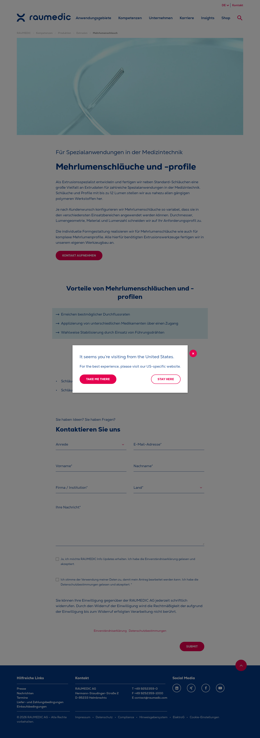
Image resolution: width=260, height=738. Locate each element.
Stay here (166, 379)
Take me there (98, 379)
